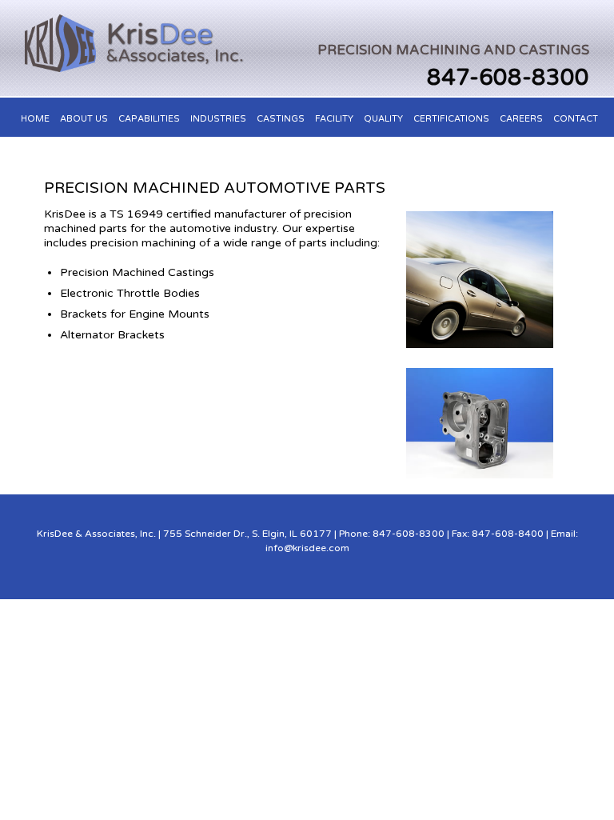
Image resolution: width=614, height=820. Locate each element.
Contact (575, 119)
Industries (218, 119)
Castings (281, 119)
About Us (84, 119)
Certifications (451, 119)
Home (35, 119)
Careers (521, 119)
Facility (334, 119)
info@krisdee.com (307, 548)
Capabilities (149, 119)
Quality (383, 119)
